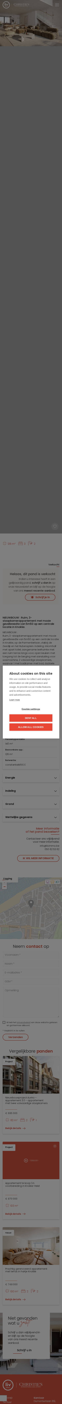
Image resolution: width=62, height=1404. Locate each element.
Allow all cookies (30, 727)
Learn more (14, 699)
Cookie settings (31, 709)
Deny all (31, 718)
